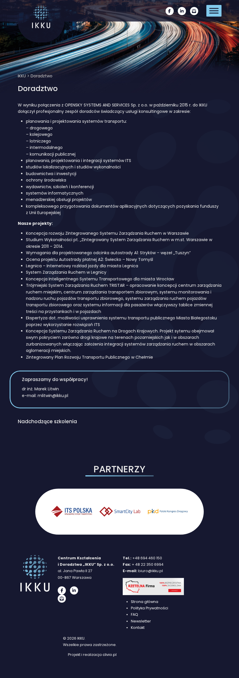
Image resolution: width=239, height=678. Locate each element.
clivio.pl (110, 654)
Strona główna (144, 601)
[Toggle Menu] (214, 10)
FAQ (134, 614)
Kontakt (138, 627)
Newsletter (141, 621)
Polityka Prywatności (149, 608)
